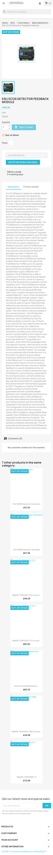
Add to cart (24, 127)
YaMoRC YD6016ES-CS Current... (26, 595)
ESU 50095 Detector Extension (26, 504)
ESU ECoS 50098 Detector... (26, 686)
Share (11, 142)
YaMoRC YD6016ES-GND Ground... (27, 731)
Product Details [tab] (31, 186)
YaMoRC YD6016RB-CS (26, 777)
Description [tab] (13, 186)
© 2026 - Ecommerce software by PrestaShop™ (24, 851)
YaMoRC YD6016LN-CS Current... (26, 640)
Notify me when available (22, 162)
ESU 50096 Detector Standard (26, 549)
